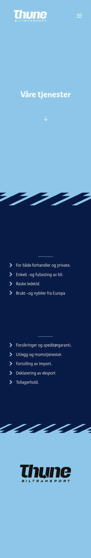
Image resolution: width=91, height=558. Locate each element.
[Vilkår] (45, 118)
